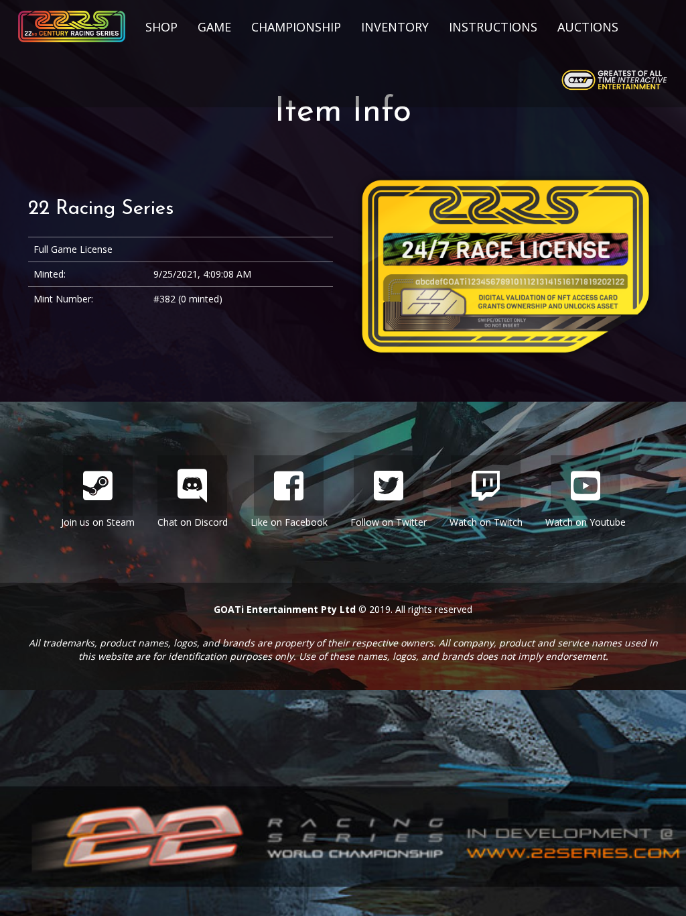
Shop (161, 27)
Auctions (587, 27)
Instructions (493, 27)
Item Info (343, 112)
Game (214, 27)
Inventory (395, 27)
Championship (296, 27)
